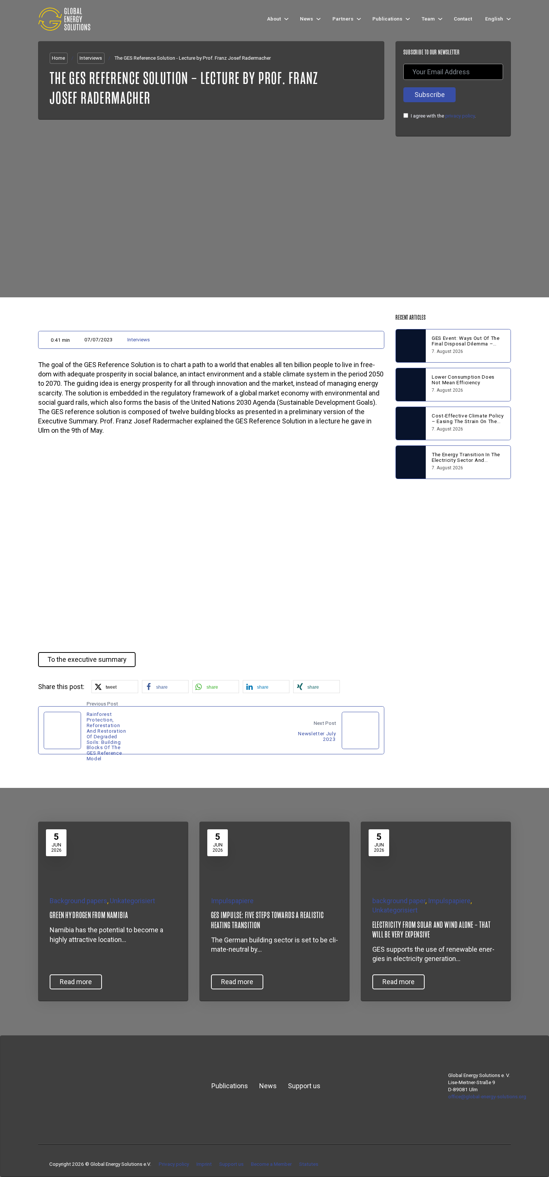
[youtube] (497, 1164)
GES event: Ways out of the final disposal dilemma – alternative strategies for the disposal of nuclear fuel (467, 346)
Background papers (78, 901)
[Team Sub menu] (440, 19)
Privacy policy (174, 1164)
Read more (76, 982)
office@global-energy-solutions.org (487, 1096)
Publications (387, 19)
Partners (342, 19)
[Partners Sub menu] (359, 19)
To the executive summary (87, 659)
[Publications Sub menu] (407, 19)
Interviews (91, 58)
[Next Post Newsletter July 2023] (360, 730)
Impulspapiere (232, 901)
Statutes (308, 1164)
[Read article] (94, 853)
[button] (211, 544)
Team (428, 19)
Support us (304, 1086)
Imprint (204, 1164)
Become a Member (271, 1164)
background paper (398, 901)
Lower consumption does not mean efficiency (463, 379)
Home (58, 58)
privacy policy (460, 116)
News (306, 19)
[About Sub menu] (286, 19)
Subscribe (430, 94)
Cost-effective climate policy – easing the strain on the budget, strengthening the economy (468, 424)
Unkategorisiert (132, 901)
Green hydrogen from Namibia (89, 915)
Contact (463, 19)
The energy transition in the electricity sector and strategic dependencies (466, 460)
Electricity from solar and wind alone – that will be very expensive (431, 930)
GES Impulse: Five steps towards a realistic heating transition (267, 920)
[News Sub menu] (318, 19)
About (274, 19)
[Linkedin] (486, 1164)
